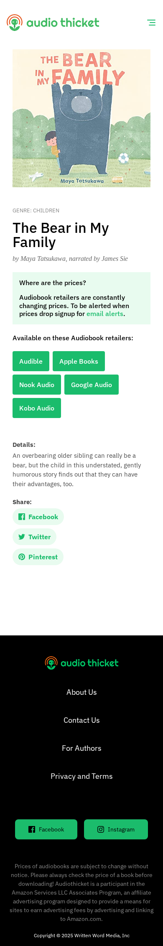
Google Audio (91, 384)
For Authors (82, 748)
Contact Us (82, 720)
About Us (81, 692)
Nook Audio (36, 384)
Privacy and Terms (82, 776)
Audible (31, 361)
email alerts (105, 313)
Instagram (121, 829)
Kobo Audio (36, 408)
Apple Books (78, 361)
